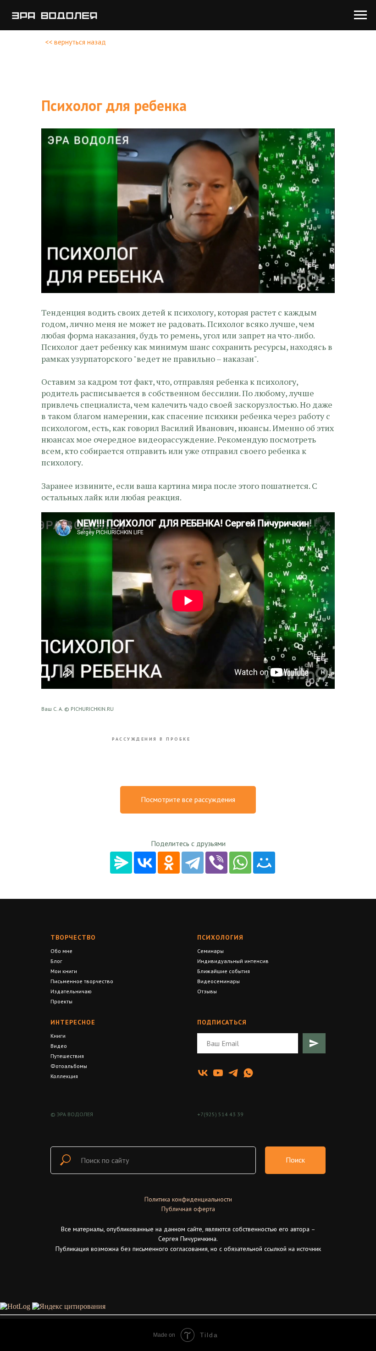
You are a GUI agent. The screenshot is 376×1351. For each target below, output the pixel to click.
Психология (220, 937)
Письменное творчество (81, 981)
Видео (58, 1045)
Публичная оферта (188, 1209)
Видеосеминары (218, 981)
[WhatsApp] (240, 863)
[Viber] (216, 863)
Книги (58, 1035)
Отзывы (207, 991)
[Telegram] (193, 863)
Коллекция (64, 1076)
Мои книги (63, 971)
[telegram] (233, 1073)
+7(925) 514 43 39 (220, 1114)
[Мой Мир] (264, 863)
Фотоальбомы (68, 1066)
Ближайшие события (223, 971)
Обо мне (61, 950)
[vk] (203, 1073)
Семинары (210, 950)
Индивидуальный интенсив (233, 961)
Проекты (61, 1001)
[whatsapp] (248, 1073)
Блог (56, 961)
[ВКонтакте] (145, 863)
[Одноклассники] (169, 863)
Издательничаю (71, 991)
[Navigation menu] (360, 15)
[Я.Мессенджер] (121, 863)
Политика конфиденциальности (188, 1199)
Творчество (73, 937)
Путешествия (67, 1055)
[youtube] (218, 1073)
